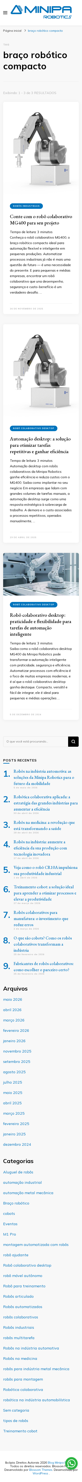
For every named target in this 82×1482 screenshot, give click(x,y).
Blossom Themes (40, 1470)
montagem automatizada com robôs (36, 1244)
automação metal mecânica (28, 1192)
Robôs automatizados (22, 1306)
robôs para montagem (23, 1379)
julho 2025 (12, 1082)
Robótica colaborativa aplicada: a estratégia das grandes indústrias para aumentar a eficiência (46, 803)
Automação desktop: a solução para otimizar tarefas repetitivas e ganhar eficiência (40, 445)
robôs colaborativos (20, 1317)
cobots (9, 1213)
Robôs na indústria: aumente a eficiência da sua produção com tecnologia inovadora (40, 848)
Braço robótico (16, 1203)
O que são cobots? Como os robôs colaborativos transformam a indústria (43, 944)
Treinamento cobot (20, 1431)
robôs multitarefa (18, 1337)
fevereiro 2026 (16, 1030)
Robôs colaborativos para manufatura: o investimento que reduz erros (41, 918)
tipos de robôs (15, 1420)
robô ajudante (15, 1254)
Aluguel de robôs (18, 1172)
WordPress (40, 1473)
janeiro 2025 (14, 1134)
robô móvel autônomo (22, 1275)
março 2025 (14, 1113)
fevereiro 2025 (16, 1123)
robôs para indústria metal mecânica (36, 1368)
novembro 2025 (17, 1051)
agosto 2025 (14, 1071)
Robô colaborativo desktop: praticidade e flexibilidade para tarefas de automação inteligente (40, 624)
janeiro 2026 (14, 1040)
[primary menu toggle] (5, 12)
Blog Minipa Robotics (62, 1462)
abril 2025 (12, 1103)
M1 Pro (9, 1234)
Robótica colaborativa (23, 1389)
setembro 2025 (16, 1061)
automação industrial (22, 1182)
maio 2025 (12, 1092)
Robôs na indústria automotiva (31, 1348)
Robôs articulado (18, 1296)
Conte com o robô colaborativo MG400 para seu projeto (41, 219)
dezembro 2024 (17, 1144)
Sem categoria (16, 1410)
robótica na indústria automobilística (36, 1399)
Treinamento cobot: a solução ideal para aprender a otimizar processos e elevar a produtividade (45, 893)
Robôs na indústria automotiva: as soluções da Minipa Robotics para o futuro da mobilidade (44, 777)
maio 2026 (12, 999)
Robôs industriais (26, 206)
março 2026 (14, 1020)
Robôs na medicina (20, 1358)
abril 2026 (12, 1009)
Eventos (10, 1223)
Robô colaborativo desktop (33, 428)
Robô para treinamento (24, 1286)
